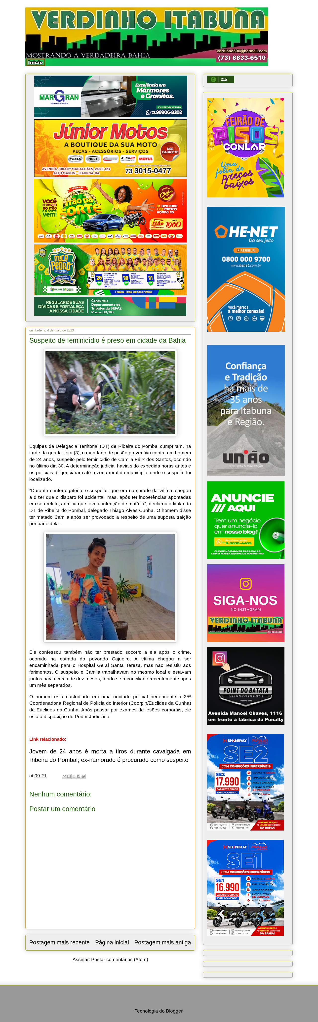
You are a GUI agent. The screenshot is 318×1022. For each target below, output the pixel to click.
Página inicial (112, 942)
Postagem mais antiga (162, 942)
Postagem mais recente (59, 942)
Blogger (174, 1011)
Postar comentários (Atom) (119, 959)
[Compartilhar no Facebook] (78, 776)
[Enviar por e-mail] (64, 776)
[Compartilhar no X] (73, 776)
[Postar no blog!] (69, 776)
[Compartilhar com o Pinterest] (83, 776)
